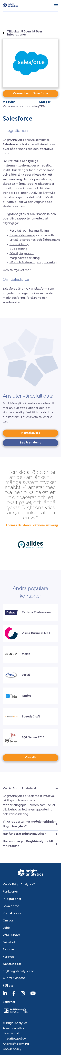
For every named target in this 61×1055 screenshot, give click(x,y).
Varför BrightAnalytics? (19, 884)
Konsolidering (19, 244)
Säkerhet (9, 942)
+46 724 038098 (14, 978)
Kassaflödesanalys (22, 235)
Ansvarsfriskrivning (16, 1044)
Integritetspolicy (14, 1038)
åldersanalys (51, 240)
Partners (8, 956)
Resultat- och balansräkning (29, 230)
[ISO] (15, 1013)
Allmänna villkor (14, 1028)
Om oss (8, 920)
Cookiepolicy (12, 1049)
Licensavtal (11, 1033)
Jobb (6, 928)
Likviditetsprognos (22, 240)
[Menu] (56, 6)
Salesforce (10, 288)
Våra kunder (11, 935)
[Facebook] (13, 994)
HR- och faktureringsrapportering (33, 262)
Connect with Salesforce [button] (30, 93)
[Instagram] (23, 994)
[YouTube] (33, 994)
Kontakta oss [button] (30, 433)
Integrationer (12, 899)
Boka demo (11, 906)
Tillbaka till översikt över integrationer (24, 33)
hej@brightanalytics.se (18, 971)
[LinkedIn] (5, 994)
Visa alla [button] (30, 757)
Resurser (9, 949)
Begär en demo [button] (30, 442)
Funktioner (10, 891)
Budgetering (18, 249)
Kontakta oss (12, 913)
